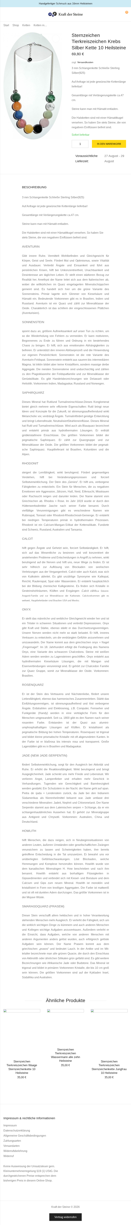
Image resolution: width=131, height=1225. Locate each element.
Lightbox (55, 38)
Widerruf (8, 1156)
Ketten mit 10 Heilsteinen (40, 25)
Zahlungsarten (12, 1140)
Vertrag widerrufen (65, 1217)
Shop (15, 25)
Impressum (10, 1125)
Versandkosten (85, 62)
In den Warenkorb (109, 143)
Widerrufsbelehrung (15, 1151)
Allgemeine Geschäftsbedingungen (24, 1135)
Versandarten (11, 1145)
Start (6, 25)
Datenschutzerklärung (16, 1130)
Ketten (26, 25)
